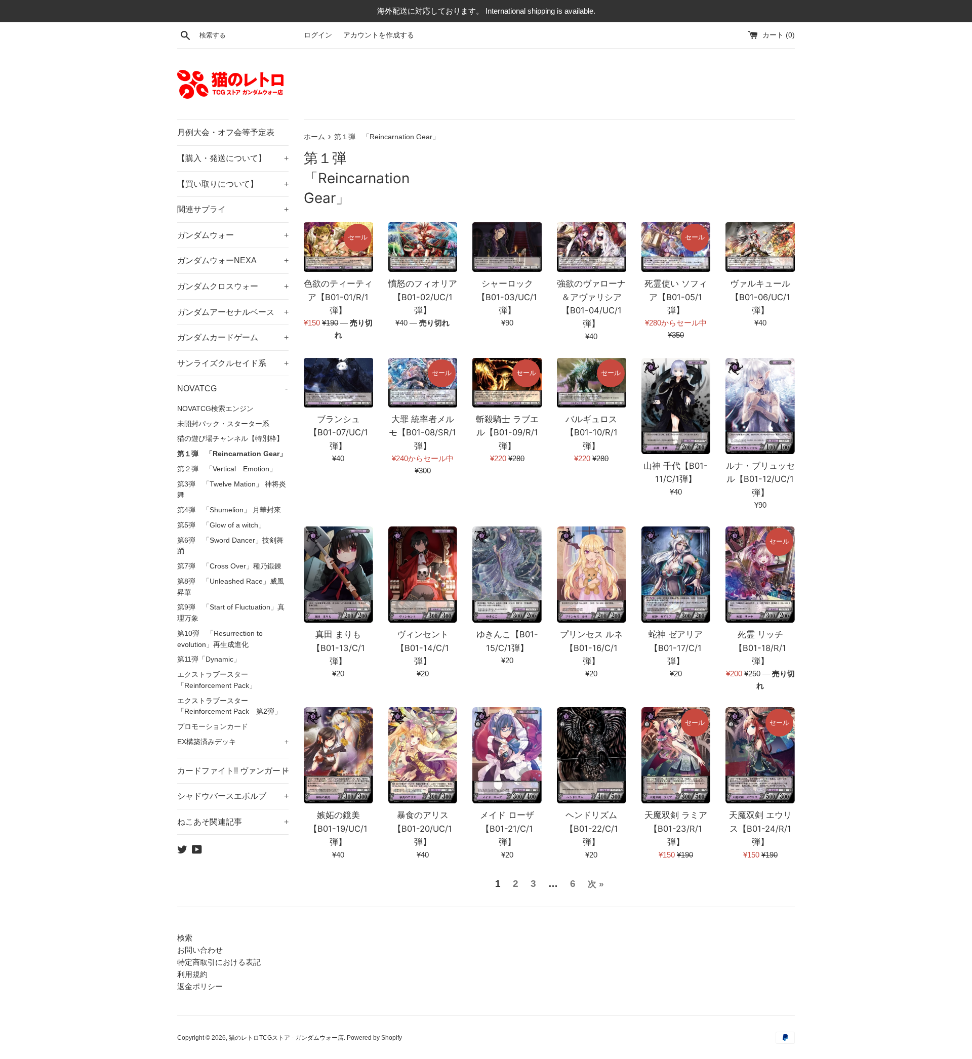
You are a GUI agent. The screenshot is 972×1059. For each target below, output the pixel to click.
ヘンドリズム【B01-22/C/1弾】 (591, 828)
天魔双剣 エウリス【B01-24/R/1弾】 (760, 828)
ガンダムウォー (233, 235)
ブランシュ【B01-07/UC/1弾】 (338, 432)
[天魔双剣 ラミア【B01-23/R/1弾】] (676, 755)
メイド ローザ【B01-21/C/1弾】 (507, 828)
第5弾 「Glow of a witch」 (221, 525)
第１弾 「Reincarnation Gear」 (232, 454)
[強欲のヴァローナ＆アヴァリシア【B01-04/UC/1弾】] (591, 247)
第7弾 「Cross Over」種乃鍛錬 (229, 566)
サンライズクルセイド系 (233, 363)
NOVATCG (232, 388)
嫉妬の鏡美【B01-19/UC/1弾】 (338, 828)
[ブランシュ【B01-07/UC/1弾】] (338, 383)
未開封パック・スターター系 (223, 424)
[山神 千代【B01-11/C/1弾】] (676, 406)
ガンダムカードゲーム (233, 337)
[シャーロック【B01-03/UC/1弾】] (507, 247)
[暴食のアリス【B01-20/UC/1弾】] (423, 755)
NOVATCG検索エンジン (215, 409)
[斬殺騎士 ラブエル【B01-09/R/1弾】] (507, 383)
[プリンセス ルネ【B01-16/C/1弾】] (591, 574)
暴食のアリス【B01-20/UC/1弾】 (422, 828)
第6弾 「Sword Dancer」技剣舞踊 (230, 546)
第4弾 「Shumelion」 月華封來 (229, 510)
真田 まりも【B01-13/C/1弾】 (338, 647)
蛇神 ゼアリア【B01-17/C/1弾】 (676, 647)
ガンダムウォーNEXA (233, 260)
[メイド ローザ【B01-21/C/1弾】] (507, 755)
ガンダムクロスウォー (233, 286)
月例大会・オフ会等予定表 (225, 132)
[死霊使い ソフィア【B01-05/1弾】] (676, 247)
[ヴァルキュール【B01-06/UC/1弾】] (760, 247)
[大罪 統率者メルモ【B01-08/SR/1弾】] (423, 383)
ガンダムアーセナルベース (233, 312)
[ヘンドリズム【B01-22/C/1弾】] (591, 755)
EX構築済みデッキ (233, 742)
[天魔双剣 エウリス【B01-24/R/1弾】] (760, 755)
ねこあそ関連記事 (233, 822)
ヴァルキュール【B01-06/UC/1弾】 (760, 296)
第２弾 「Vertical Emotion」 (226, 469)
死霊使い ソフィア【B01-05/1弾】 (675, 296)
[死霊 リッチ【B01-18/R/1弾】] (760, 574)
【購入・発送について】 (233, 158)
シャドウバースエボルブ (233, 796)
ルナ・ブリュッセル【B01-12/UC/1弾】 (760, 479)
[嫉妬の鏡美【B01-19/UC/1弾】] (338, 755)
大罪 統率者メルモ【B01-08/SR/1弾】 (422, 432)
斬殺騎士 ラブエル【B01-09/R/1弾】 (507, 432)
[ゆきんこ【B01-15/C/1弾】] (507, 574)
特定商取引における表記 (219, 962)
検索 (184, 937)
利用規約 (192, 974)
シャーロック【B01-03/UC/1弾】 (507, 296)
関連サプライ (233, 209)
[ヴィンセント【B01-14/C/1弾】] (423, 574)
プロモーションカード (212, 726)
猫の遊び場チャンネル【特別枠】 (230, 438)
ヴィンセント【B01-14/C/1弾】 (422, 647)
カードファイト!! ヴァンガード (233, 770)
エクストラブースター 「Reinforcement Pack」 (216, 680)
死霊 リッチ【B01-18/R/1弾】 (760, 647)
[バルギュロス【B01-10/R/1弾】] (591, 383)
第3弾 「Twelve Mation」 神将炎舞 (231, 489)
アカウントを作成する (378, 35)
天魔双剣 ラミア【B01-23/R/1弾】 (675, 828)
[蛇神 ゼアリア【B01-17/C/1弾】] (676, 574)
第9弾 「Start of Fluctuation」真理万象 (231, 612)
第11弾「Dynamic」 (208, 659)
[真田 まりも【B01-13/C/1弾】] (338, 574)
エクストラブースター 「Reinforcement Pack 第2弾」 (229, 706)
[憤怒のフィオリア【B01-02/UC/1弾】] (423, 247)
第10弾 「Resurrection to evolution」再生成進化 (220, 639)
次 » (595, 884)
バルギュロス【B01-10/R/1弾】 (591, 432)
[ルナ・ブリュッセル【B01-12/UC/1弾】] (760, 406)
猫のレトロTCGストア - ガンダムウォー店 (286, 1037)
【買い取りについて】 (233, 184)
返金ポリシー (200, 986)
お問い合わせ (200, 950)
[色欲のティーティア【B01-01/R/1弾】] (338, 247)
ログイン (318, 35)
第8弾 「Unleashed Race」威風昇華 (230, 587)
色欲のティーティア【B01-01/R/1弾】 (338, 296)
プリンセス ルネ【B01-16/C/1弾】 (591, 647)
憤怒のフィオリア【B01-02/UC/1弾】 (422, 296)
